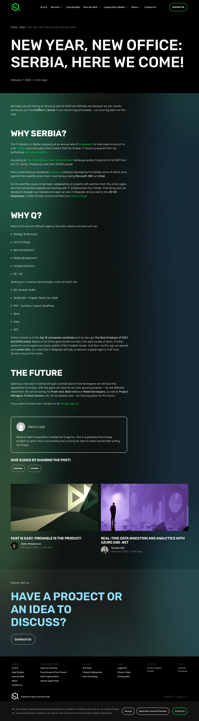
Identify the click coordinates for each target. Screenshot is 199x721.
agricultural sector (35, 152)
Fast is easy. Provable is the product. (46, 538)
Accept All (180, 711)
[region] (99, 711)
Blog (22, 27)
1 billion (21, 148)
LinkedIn (34, 468)
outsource (56, 172)
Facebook (18, 468)
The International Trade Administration (50, 160)
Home (14, 27)
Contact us (23, 639)
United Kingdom (154, 668)
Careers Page (78, 196)
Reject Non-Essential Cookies (153, 711)
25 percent (85, 144)
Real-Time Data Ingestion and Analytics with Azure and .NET (143, 540)
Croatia (150, 671)
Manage (128, 711)
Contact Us (178, 7)
